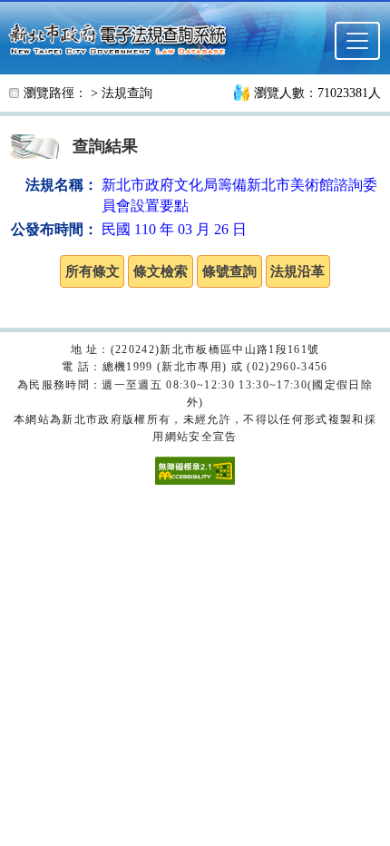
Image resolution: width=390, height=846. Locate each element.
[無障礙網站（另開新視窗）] (195, 470)
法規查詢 (127, 93)
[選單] (357, 41)
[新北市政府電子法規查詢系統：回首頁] (123, 37)
